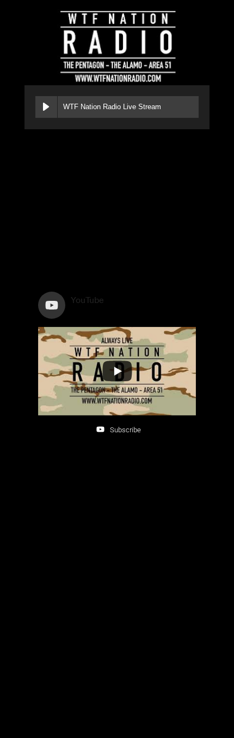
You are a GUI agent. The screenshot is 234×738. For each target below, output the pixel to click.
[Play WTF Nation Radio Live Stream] (46, 107)
